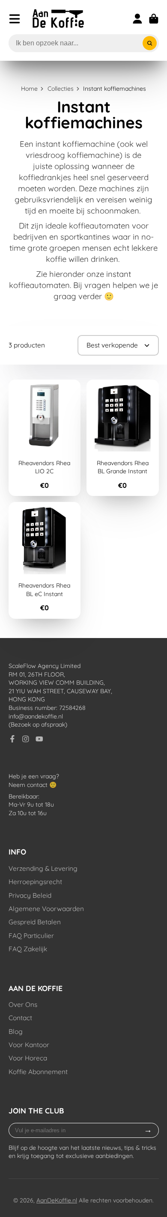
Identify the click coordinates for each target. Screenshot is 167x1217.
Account (137, 19)
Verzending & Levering (43, 868)
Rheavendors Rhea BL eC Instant (45, 560)
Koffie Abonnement (38, 1072)
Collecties (61, 88)
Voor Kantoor (29, 1045)
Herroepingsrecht (35, 882)
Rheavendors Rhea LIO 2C (45, 438)
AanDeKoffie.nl (56, 1200)
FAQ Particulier (31, 936)
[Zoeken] (150, 43)
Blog (16, 1031)
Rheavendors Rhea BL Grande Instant (122, 438)
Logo (58, 18)
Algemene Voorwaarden (46, 909)
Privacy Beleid (30, 895)
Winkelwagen (154, 19)
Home (29, 88)
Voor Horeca (28, 1058)
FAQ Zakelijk (28, 949)
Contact (20, 1018)
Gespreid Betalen (35, 922)
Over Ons (23, 1004)
